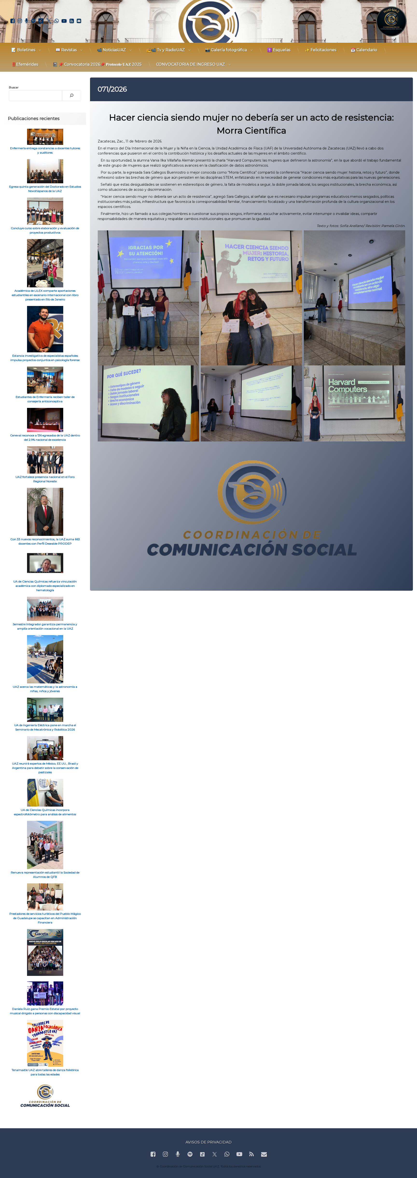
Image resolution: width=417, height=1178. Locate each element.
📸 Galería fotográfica (226, 50)
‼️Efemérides (24, 64)
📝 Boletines (23, 50)
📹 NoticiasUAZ (111, 50)
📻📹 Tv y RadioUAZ (165, 50)
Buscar (14, 87)
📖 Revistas (66, 50)
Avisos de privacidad (209, 1142)
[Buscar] (71, 95)
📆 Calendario (364, 50)
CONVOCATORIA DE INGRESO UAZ (190, 64)
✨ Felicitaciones (320, 50)
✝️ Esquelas (278, 50)
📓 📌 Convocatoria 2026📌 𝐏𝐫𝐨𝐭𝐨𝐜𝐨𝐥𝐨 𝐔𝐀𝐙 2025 (97, 64)
